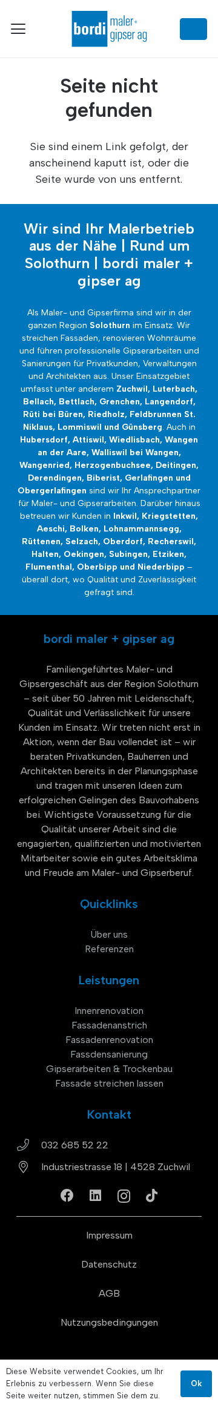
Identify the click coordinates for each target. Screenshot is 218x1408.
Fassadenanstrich (109, 1025)
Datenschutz (109, 1264)
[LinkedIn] (95, 1195)
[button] (18, 29)
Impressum (109, 1235)
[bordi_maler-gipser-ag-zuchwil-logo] (109, 28)
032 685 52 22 (74, 1145)
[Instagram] (123, 1196)
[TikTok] (151, 1195)
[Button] (193, 29)
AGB (109, 1293)
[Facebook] (67, 1195)
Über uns (109, 934)
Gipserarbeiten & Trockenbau (109, 1068)
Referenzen (109, 949)
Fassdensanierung (109, 1054)
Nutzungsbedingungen (109, 1322)
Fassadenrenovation (109, 1039)
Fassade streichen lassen (109, 1083)
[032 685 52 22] (28, 1145)
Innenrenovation (109, 1010)
